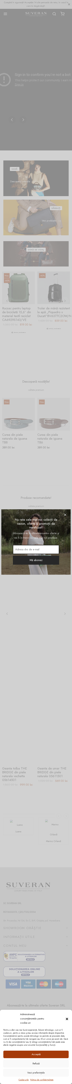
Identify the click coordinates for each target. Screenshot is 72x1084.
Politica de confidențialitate (41, 1079)
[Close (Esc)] (65, 515)
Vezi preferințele (36, 1072)
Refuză (36, 1063)
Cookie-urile (24, 1079)
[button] (67, 1018)
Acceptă (36, 1054)
